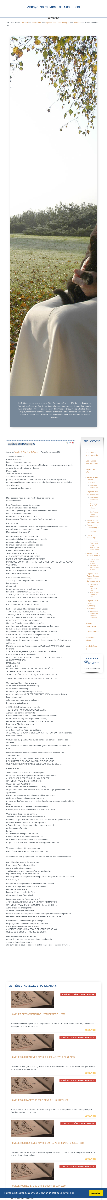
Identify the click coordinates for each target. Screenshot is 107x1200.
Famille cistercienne (91, 625)
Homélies (93, 531)
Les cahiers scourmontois (92, 462)
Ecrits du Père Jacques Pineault (94, 561)
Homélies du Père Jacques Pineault (94, 567)
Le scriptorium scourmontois (92, 452)
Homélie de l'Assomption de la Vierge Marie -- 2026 (38, 1014)
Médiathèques (91, 647)
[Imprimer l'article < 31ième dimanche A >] (67, 443)
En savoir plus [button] (67, 1193)
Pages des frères (90, 470)
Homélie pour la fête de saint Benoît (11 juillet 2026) (40, 1100)
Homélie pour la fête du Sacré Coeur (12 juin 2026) (38, 1186)
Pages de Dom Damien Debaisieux (92, 480)
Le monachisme (93, 631)
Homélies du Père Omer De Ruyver (26, 452)
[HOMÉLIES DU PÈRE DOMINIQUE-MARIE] (32, 999)
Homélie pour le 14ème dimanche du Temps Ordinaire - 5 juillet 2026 (47, 1143)
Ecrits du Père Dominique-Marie (94, 594)
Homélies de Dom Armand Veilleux (94, 499)
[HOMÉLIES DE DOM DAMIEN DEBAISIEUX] (32, 1042)
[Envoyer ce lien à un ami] (70, 443)
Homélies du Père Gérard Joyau (94, 543)
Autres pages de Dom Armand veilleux (95, 506)
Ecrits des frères (90, 638)
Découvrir (90, 1030)
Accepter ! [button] (96, 1193)
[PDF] (73, 443)
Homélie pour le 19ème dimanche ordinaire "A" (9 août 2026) (43, 1057)
